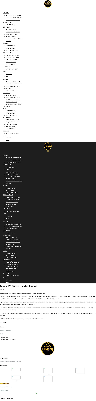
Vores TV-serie (10, 46)
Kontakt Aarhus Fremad (5, 330)
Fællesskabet (10, 48)
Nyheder (6, 66)
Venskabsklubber (11, 50)
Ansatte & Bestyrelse (13, 32)
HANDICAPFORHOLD (12, 59)
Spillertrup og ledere (13, 15)
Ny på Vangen (10, 64)
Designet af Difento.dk (6, 398)
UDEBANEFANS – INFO (12, 57)
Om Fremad (7, 27)
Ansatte (1, 333)
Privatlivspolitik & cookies (6, 387)
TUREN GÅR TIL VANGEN (13, 55)
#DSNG (5, 43)
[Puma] (48, 370)
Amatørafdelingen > (12, 34)
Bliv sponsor (10, 25)
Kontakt (8, 41)
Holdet (6, 13)
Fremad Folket (11, 62)
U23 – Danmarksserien (13, 20)
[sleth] (16, 369)
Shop (7, 76)
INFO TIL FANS (8, 52)
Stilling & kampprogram (14, 17)
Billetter (9, 74)
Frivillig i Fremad (11, 36)
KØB (4, 71)
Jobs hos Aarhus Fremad (14, 38)
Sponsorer (7, 22)
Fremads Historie (11, 29)
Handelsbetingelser (4, 390)
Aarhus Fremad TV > (12, 69)
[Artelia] (16, 377)
